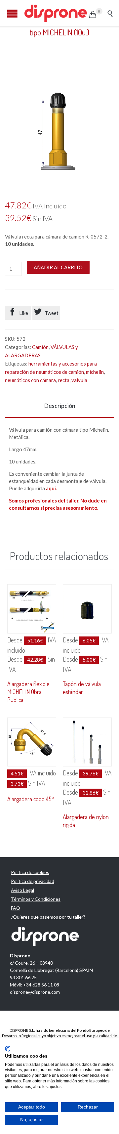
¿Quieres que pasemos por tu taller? (48, 917)
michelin (95, 372)
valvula (79, 380)
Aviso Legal (22, 890)
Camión (40, 347)
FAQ (15, 908)
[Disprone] (56, 13)
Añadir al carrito (58, 267)
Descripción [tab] (59, 405)
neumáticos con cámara (30, 380)
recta (63, 380)
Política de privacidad (32, 881)
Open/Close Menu (12, 13)
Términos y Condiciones (35, 899)
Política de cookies (30, 872)
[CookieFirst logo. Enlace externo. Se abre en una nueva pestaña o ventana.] (7, 1049)
